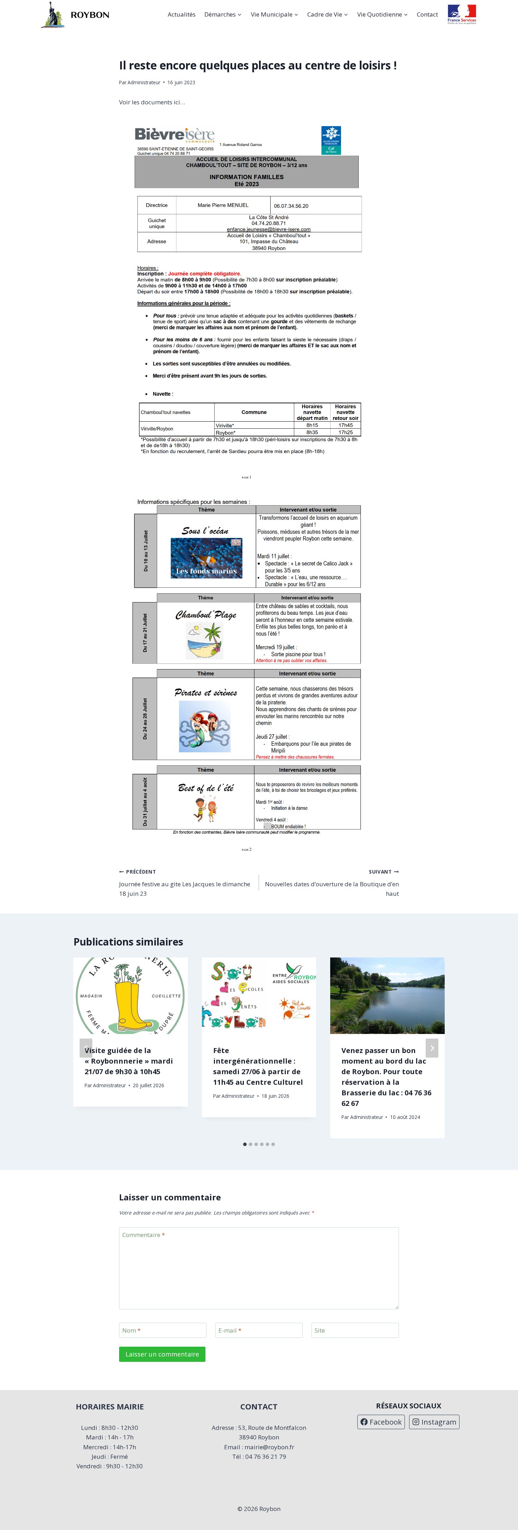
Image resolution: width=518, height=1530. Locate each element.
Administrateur (144, 82)
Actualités (182, 14)
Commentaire (143, 1235)
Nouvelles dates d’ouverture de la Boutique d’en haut (332, 883)
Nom (131, 1330)
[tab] (245, 1144)
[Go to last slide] (86, 1048)
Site (320, 1330)
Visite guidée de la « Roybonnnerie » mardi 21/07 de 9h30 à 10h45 (129, 1061)
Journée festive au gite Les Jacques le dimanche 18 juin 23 (184, 883)
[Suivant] (432, 1048)
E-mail (229, 1330)
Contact (427, 14)
